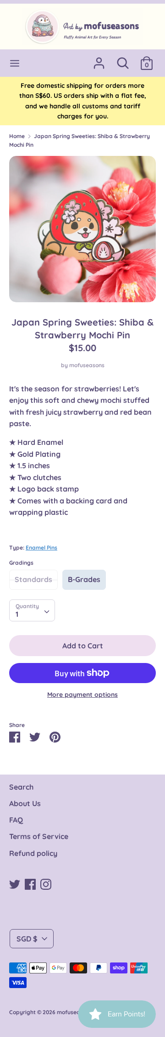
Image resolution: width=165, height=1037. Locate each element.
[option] (82, 229)
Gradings (21, 562)
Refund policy (33, 853)
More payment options (82, 694)
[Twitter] (14, 883)
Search (21, 786)
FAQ (16, 819)
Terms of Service (38, 836)
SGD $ (27, 938)
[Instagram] (45, 883)
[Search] (123, 59)
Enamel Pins (41, 547)
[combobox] (32, 610)
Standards (33, 579)
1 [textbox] (17, 614)
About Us (25, 803)
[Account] (99, 59)
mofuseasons (86, 365)
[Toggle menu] (14, 63)
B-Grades (84, 579)
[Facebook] (30, 883)
